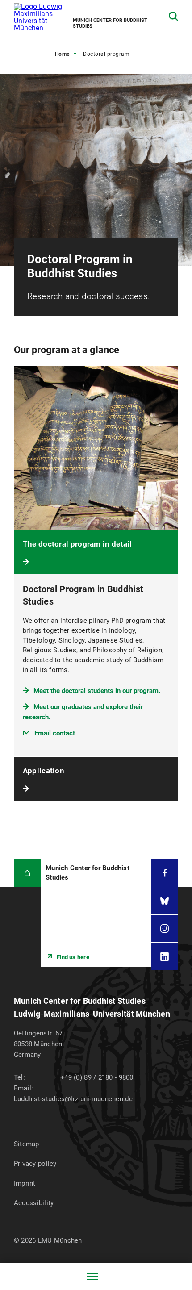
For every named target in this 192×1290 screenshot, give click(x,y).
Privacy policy (35, 1164)
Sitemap (26, 1144)
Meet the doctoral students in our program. (96, 691)
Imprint (25, 1183)
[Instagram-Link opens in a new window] (164, 928)
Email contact (54, 733)
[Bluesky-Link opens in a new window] (164, 900)
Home (62, 54)
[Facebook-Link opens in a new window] (164, 872)
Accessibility (34, 1203)
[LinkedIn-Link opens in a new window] (164, 956)
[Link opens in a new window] (96, 913)
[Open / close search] (173, 16)
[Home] (27, 872)
